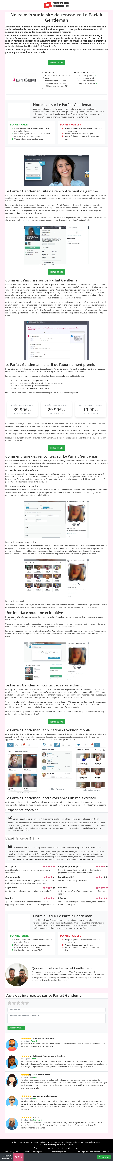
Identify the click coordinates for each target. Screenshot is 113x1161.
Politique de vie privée (34, 1152)
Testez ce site (104, 1157)
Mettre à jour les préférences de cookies (92, 1152)
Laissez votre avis (16, 1028)
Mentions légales (11, 1152)
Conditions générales (59, 1152)
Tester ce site (56, 62)
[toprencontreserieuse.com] (57, 5)
